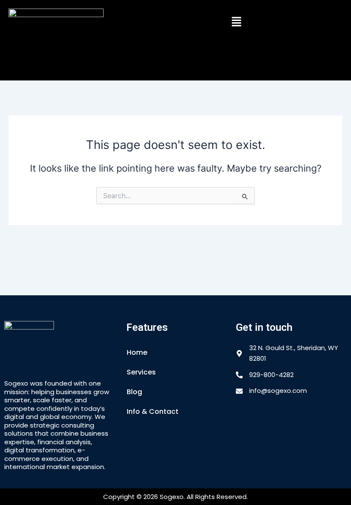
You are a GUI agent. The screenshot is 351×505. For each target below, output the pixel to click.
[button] (236, 22)
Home (137, 352)
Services (141, 372)
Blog (134, 392)
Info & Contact (152, 411)
